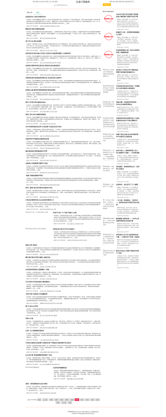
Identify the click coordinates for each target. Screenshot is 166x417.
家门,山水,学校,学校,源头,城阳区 (48, 315)
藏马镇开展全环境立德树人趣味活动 (38, 257)
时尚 (43, 1)
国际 (37, 1)
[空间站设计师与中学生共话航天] (36, 228)
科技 (123, 1)
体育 (110, 1)
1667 (61, 400)
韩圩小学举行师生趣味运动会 (36, 102)
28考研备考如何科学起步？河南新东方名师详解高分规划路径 (128, 87)
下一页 (64, 403)
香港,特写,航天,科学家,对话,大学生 (49, 197)
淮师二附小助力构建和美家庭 (36, 114)
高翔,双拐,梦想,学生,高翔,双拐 (48, 393)
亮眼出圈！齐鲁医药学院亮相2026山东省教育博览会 (126, 103)
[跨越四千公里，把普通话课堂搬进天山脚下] (108, 36)
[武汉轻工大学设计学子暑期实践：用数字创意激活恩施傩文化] (109, 73)
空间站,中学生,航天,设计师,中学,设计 (77, 240)
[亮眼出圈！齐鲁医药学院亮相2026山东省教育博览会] (109, 104)
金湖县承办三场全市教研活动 (36, 17)
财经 (117, 1)
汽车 (53, 1)
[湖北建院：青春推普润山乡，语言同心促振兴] (109, 168)
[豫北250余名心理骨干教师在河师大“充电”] (109, 253)
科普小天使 (29, 318)
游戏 (126, 1)
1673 (92, 400)
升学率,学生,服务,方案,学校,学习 (48, 160)
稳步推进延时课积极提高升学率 (36, 151)
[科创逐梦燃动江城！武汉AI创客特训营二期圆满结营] (108, 54)
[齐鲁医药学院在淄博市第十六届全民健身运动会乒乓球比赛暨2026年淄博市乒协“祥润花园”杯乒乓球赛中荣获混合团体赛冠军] (109, 122)
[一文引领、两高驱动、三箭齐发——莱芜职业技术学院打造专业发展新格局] (109, 204)
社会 (40, 1)
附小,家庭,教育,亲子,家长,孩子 (48, 124)
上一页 (45, 400)
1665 (51, 400)
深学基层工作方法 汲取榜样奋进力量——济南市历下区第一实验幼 (127, 235)
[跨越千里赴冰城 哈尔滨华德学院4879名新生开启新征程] (109, 137)
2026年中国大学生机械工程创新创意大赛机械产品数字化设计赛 (127, 15)
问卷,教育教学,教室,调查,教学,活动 (49, 352)
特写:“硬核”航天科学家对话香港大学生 (39, 188)
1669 (71, 400)
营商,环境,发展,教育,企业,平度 (48, 209)
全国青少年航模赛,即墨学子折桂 (37, 163)
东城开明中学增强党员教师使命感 (37, 139)
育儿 (132, 1)
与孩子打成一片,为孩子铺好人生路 (65, 212)
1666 (56, 400)
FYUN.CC (78, 411)
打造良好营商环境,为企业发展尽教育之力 (40, 200)
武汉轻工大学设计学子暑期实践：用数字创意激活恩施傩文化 (127, 71)
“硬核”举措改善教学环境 (34, 175)
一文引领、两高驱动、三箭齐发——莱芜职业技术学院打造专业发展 (127, 202)
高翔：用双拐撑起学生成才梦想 (36, 384)
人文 (49, 1)
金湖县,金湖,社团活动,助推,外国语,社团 (50, 75)
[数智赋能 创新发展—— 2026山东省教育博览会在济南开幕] (109, 221)
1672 (87, 400)
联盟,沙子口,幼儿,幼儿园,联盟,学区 (49, 254)
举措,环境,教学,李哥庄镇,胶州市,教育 (50, 185)
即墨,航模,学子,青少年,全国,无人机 (49, 172)
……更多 (66, 23)
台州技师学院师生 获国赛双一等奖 (37, 269)
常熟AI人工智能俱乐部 (91, 412)
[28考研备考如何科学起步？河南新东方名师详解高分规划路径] (109, 89)
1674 (97, 400)
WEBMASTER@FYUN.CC (87, 413)
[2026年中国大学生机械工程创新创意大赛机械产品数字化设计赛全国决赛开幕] (108, 18)
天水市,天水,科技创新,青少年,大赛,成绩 (50, 291)
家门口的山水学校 (32, 306)
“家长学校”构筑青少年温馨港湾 (36, 294)
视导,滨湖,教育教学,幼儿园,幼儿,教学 (50, 99)
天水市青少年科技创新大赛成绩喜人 (38, 282)
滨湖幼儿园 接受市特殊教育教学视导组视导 (41, 90)
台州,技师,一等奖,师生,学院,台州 (48, 279)
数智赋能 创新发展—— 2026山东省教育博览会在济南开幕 (127, 219)
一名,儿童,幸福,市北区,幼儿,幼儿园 (49, 340)
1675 (57, 403)
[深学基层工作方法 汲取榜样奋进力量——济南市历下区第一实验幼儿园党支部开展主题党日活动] (109, 239)
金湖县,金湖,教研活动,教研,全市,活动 (50, 26)
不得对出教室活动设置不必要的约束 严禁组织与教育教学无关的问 (48, 343)
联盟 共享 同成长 (31, 245)
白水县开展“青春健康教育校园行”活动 (39, 355)
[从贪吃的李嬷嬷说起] (32, 367)
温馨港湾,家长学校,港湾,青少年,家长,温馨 (51, 303)
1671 (82, 400)
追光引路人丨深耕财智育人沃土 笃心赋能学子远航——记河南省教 (127, 151)
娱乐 (114, 1)
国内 (34, 1)
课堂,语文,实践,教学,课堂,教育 (48, 38)
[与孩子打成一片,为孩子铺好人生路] (37, 212)
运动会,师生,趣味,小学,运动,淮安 (48, 111)
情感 (46, 1)
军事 (120, 1)
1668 (66, 400)
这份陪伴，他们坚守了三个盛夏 (127, 184)
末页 (69, 403)
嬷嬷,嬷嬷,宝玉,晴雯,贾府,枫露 (75, 379)
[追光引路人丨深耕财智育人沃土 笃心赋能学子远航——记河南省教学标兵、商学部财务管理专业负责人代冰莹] (109, 155)
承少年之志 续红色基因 (34, 41)
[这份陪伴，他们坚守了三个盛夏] (109, 185)
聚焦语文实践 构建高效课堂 (35, 29)
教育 (129, 1)
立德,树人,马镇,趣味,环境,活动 (48, 266)
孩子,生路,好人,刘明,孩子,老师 (75, 223)
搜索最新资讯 (107, 4)
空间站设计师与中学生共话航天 (64, 229)
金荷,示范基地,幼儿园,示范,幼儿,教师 (50, 87)
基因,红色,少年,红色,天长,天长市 (48, 50)
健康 (56, 1)
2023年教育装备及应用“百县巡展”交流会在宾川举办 (44, 126)
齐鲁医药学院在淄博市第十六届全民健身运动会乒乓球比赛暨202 (127, 119)
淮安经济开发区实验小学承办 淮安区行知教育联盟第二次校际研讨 (48, 53)
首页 (39, 400)
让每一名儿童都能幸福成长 (35, 330)
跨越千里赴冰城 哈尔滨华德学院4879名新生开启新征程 (127, 135)
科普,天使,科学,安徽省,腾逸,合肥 (48, 327)
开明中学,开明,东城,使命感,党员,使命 (50, 148)
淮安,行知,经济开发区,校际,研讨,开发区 (50, 62)
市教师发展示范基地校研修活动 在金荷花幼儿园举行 (44, 78)
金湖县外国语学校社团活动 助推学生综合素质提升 (43, 65)
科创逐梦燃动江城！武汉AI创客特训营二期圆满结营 (127, 51)
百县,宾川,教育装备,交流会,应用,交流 (50, 136)
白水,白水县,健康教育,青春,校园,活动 (50, 364)
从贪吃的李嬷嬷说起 (60, 367)
